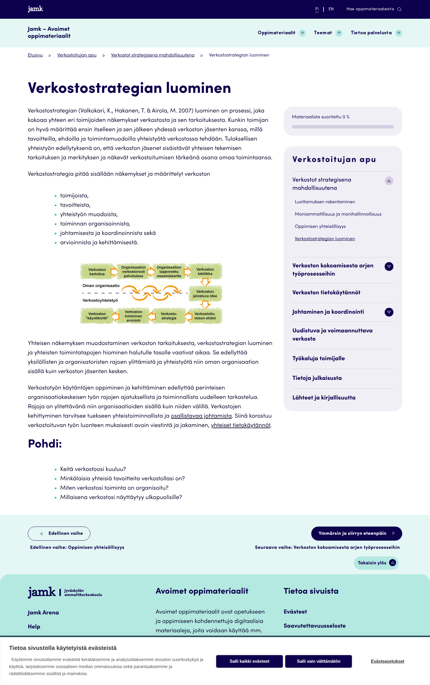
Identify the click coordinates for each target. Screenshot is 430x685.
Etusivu (35, 55)
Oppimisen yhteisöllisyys (320, 227)
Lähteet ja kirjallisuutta (324, 398)
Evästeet (295, 612)
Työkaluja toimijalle (319, 359)
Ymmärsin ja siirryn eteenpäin (353, 534)
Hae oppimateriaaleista (370, 9)
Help (34, 627)
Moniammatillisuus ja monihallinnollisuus (338, 214)
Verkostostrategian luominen (325, 239)
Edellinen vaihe (65, 534)
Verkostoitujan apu (77, 55)
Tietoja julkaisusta (317, 379)
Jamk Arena (43, 613)
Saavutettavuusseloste (315, 626)
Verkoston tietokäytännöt (327, 293)
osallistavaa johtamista (201, 416)
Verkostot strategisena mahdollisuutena (153, 55)
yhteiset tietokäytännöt (240, 426)
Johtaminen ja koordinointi (328, 312)
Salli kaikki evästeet (249, 661)
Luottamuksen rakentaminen (325, 202)
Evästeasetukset (387, 661)
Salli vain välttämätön (318, 661)
